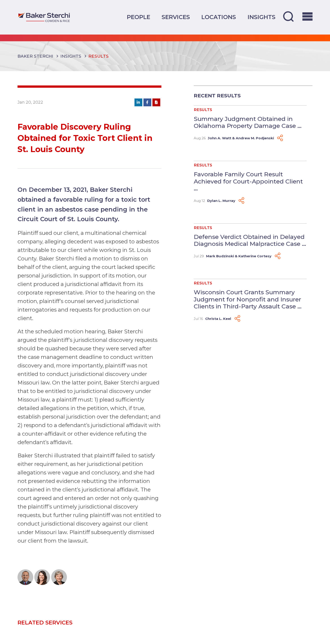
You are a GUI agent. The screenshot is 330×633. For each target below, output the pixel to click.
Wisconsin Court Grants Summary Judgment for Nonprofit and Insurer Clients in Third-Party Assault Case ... (247, 299)
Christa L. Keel (218, 318)
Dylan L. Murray (221, 201)
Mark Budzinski (220, 256)
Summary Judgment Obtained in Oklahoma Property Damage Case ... (247, 122)
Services (176, 17)
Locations (218, 17)
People (138, 17)
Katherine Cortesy (254, 256)
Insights (261, 17)
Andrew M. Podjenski (255, 138)
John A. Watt (219, 138)
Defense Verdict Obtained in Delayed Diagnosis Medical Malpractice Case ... (250, 240)
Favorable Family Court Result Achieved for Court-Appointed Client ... (248, 181)
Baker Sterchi (35, 56)
